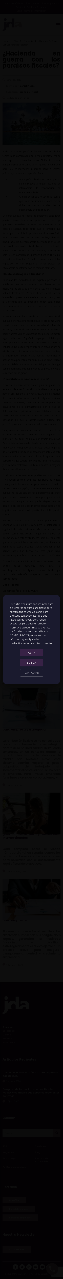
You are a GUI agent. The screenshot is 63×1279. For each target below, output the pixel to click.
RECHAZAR (31, 662)
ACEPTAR (31, 652)
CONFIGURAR (32, 672)
